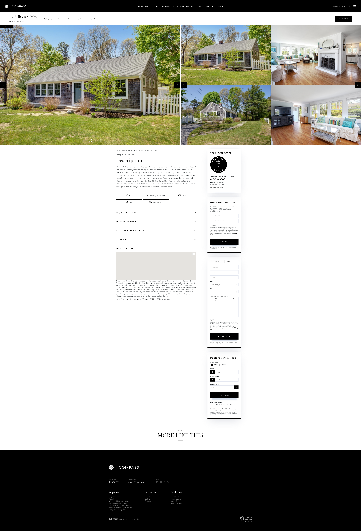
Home (118, 299)
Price (212, 369)
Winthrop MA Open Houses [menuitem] (119, 501)
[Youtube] (161, 482)
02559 (152, 299)
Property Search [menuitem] (115, 497)
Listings (125, 299)
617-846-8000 (217, 179)
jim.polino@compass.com (136, 482)
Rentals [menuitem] (111, 499)
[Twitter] (164, 482)
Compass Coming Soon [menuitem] (117, 510)
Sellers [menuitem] (147, 499)
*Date (212, 282)
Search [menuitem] (154, 6)
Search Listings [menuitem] (176, 499)
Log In (343, 6)
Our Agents (220, 187)
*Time (212, 289)
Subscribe (224, 242)
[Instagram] (168, 482)
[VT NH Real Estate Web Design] (246, 519)
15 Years (224, 365)
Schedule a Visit (231, 261)
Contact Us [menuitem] (175, 497)
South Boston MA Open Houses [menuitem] (120, 507)
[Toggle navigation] (354, 6)
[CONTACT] (343, 19)
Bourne (145, 299)
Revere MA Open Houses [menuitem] (118, 503)
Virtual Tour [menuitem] (142, 6)
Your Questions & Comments (219, 296)
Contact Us (213, 187)
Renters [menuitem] (148, 501)
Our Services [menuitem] (166, 6)
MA (130, 299)
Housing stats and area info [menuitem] (189, 6)
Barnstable (137, 299)
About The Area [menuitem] (176, 503)
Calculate (224, 395)
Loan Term (214, 362)
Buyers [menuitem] (147, 497)
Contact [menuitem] (219, 6)
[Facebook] (154, 482)
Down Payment (215, 376)
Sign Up (335, 6)
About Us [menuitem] (174, 501)
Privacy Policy (234, 342)
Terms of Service (215, 343)
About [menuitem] (209, 6)
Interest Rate (214, 384)
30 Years (215, 365)
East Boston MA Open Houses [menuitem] (120, 505)
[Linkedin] (157, 482)
